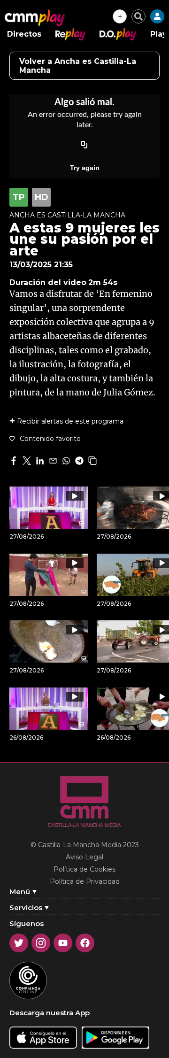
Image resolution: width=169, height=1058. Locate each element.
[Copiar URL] (84, 145)
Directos (24, 34)
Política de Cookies (84, 869)
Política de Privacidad (85, 881)
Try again (85, 167)
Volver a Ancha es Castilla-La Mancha (77, 66)
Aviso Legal (84, 857)
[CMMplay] (35, 17)
